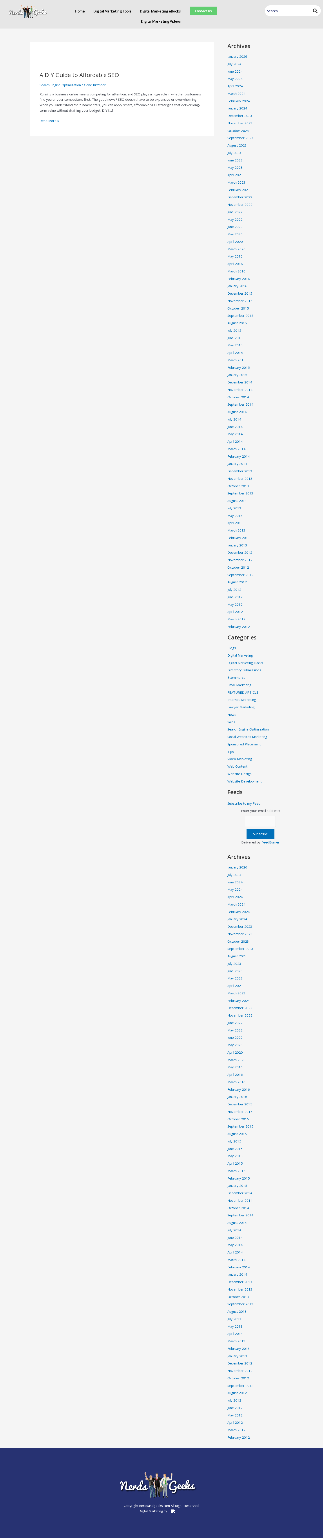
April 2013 (235, 523)
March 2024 (236, 93)
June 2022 (235, 212)
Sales (231, 722)
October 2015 (238, 308)
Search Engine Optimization (60, 85)
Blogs (231, 648)
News (231, 714)
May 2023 (235, 167)
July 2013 (234, 508)
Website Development (244, 781)
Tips (230, 751)
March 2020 (236, 249)
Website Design (239, 774)
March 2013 (236, 530)
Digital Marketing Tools (112, 11)
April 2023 (235, 175)
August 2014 (237, 412)
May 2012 (235, 604)
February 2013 (238, 537)
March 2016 (236, 271)
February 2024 (238, 101)
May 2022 (235, 219)
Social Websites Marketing (247, 736)
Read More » (49, 120)
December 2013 (239, 471)
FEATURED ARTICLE (242, 692)
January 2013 (237, 545)
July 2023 (234, 152)
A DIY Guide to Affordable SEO (79, 75)
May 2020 (235, 234)
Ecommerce (236, 677)
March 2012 (236, 619)
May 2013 (235, 515)
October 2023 (238, 130)
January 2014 (237, 463)
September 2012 (240, 575)
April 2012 (235, 611)
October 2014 (238, 397)
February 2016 (238, 278)
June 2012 (235, 597)
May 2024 (235, 78)
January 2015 (237, 374)
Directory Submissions (244, 670)
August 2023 (237, 145)
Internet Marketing (241, 699)
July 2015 (234, 330)
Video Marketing (239, 759)
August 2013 (237, 500)
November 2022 (239, 204)
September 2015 (240, 315)
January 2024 (237, 108)
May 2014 (235, 434)
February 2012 (238, 626)
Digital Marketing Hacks (245, 663)
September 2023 (240, 138)
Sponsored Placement (244, 744)
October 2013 (238, 486)
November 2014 (239, 389)
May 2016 (235, 256)
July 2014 (234, 419)
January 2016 (237, 286)
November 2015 (239, 301)
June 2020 (235, 226)
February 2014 (238, 456)
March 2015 (236, 360)
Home (80, 11)
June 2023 (235, 160)
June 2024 (235, 71)
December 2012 (239, 552)
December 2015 (239, 293)
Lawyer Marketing (241, 707)
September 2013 (240, 493)
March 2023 (236, 182)
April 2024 (235, 86)
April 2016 (235, 263)
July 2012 (234, 589)
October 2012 (238, 567)
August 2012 (237, 582)
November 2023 (239, 123)
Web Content (237, 766)
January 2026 (237, 56)
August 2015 (237, 323)
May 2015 (235, 345)
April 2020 (235, 241)
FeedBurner (270, 842)
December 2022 (239, 197)
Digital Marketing (240, 655)
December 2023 (239, 115)
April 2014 (235, 441)
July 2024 (234, 64)
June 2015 (235, 338)
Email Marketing (239, 685)
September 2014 (240, 404)
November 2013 (239, 478)
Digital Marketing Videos (161, 21)
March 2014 (236, 449)
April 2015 (235, 352)
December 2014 (239, 382)
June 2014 (235, 426)
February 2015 (238, 367)
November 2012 (239, 560)
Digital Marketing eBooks (160, 11)
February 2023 (238, 190)
